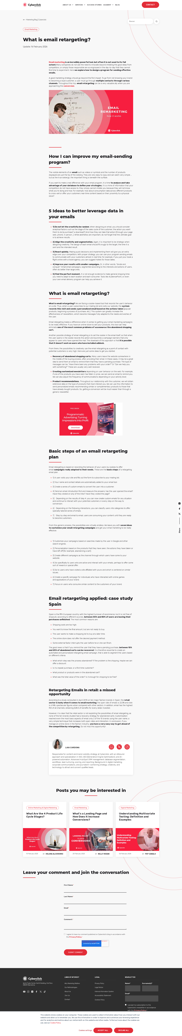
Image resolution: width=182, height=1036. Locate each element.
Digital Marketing (127, 808)
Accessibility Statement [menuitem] (103, 995)
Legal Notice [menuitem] (99, 987)
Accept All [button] (103, 1030)
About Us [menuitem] (68, 991)
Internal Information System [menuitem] (104, 991)
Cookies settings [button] (85, 1030)
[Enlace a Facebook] (36, 991)
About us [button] (67, 5)
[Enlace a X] (40, 991)
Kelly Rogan (103, 854)
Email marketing (57, 62)
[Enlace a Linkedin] (32, 991)
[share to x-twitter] (179, 513)
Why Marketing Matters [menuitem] (72, 983)
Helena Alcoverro (54, 854)
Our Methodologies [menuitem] (71, 987)
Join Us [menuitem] (67, 995)
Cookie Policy (55, 1023)
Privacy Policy (140, 1010)
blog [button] (117, 5)
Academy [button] (107, 5)
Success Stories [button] (94, 5)
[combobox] (140, 21)
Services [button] (79, 5)
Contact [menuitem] (67, 999)
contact (150, 5)
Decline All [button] (123, 1030)
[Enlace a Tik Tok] (45, 991)
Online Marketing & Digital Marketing (42, 808)
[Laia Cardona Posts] (127, 747)
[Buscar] (156, 21)
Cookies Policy (99, 1000)
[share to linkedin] (179, 503)
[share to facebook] (179, 508)
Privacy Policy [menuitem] (99, 983)
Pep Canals (150, 854)
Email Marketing (31, 29)
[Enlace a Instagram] (28, 991)
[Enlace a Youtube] (24, 991)
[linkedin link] (111, 747)
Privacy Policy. (75, 937)
